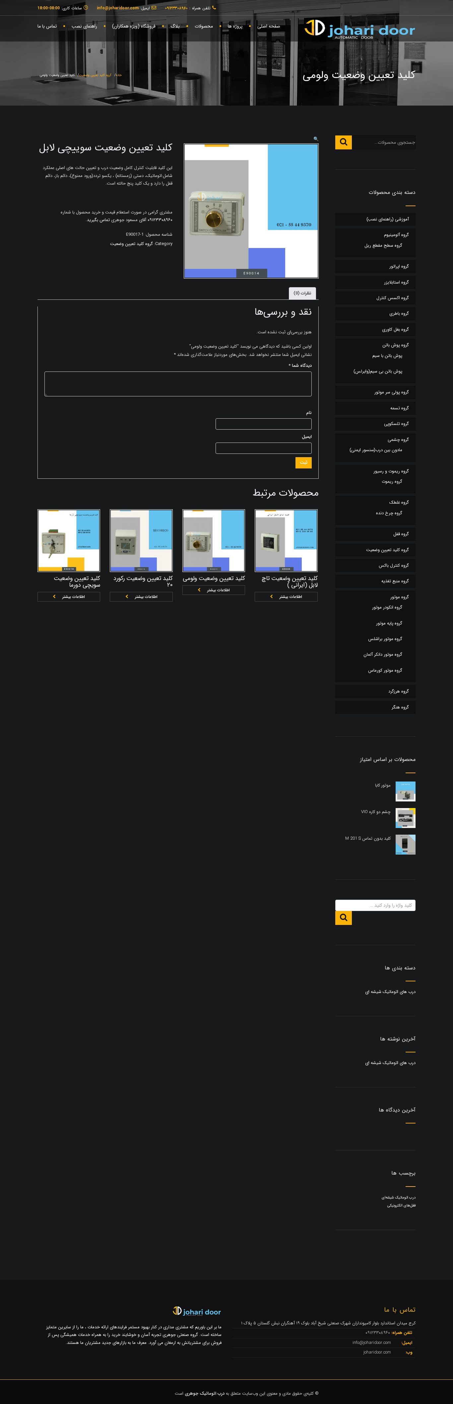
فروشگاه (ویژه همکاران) (134, 26)
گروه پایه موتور (389, 623)
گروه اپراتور (399, 266)
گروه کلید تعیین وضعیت (95, 75)
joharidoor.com (377, 1352)
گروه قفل (401, 534)
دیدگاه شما (300, 365)
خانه (119, 75)
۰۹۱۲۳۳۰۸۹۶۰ (159, 219)
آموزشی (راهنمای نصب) (387, 219)
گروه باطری (399, 313)
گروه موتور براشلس (385, 638)
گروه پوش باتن (395, 345)
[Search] (343, 142)
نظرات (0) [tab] (302, 293)
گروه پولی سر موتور (391, 392)
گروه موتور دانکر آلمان (382, 654)
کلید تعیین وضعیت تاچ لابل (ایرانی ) (290, 582)
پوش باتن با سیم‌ (387, 355)
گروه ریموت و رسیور (391, 471)
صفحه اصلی (268, 26)
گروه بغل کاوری (395, 329)
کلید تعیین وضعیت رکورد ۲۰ (143, 582)
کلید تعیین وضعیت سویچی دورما (77, 582)
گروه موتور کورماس (385, 670)
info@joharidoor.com (372, 1342)
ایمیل (307, 436)
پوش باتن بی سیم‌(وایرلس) (378, 371)
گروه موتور (399, 597)
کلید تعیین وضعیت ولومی (214, 578)
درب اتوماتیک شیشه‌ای (399, 1197)
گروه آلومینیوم (396, 234)
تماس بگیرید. (98, 219)
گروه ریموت (392, 481)
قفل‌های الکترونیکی (401, 1205)
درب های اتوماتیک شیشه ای (390, 991)
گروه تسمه (399, 408)
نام (309, 412)
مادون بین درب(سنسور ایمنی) (376, 450)
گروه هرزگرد (398, 691)
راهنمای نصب (84, 26)
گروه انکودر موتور (387, 607)
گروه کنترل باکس (394, 565)
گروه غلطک (399, 502)
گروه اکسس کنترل (392, 297)
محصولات (204, 26)
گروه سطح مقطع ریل (383, 245)
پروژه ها (235, 26)
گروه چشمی (398, 439)
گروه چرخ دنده (389, 513)
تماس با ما (47, 26)
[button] (316, 139)
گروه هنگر (400, 707)
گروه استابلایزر (396, 282)
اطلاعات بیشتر (73, 597)
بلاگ (175, 26)
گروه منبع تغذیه (395, 581)
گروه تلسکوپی (396, 423)
